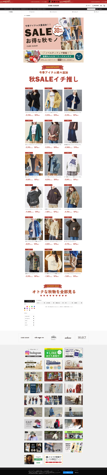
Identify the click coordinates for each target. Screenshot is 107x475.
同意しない (77, 472)
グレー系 (29, 308)
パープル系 (27, 308)
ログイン (89, 5)
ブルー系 (34, 306)
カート (104, 5)
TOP (25, 15)
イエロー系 (29, 306)
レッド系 (27, 306)
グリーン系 (31, 306)
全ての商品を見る (29, 301)
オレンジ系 (24, 310)
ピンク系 (31, 308)
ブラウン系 (34, 308)
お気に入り (101, 5)
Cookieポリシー (41, 473)
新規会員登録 (96, 5)
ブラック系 (24, 308)
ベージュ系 (27, 310)
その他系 (29, 310)
